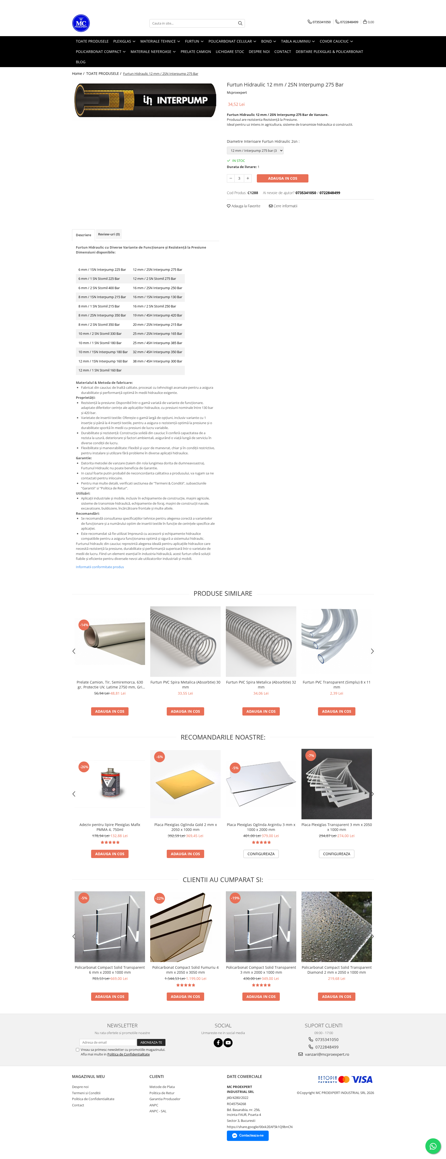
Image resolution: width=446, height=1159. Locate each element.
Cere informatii (285, 205)
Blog (80, 61)
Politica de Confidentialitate (128, 1054)
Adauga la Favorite (245, 205)
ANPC (153, 1105)
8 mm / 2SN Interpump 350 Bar (102, 315)
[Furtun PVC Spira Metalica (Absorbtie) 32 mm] (261, 641)
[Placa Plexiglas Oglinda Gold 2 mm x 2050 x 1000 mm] (185, 784)
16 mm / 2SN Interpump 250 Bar (157, 287)
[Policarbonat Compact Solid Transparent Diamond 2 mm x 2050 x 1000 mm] (336, 927)
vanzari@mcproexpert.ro (326, 1054)
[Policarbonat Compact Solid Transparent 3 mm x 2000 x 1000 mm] (261, 926)
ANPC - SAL (157, 1111)
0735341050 (326, 1039)
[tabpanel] (145, 100)
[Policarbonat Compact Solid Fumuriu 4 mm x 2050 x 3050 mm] (185, 927)
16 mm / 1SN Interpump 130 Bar (157, 297)
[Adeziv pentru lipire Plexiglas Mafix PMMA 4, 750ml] (110, 784)
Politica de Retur (161, 1093)
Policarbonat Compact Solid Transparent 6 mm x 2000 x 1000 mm (110, 970)
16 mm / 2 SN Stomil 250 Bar (154, 306)
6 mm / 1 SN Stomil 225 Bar (99, 278)
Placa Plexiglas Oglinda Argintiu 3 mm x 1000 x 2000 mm (261, 827)
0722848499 (326, 1047)
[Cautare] (240, 23)
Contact (78, 1105)
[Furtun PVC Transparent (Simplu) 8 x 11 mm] (336, 641)
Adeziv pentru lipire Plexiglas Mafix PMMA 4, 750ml (109, 827)
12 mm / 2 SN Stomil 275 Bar (154, 278)
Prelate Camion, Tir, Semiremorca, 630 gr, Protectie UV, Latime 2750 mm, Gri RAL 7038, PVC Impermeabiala (110, 684)
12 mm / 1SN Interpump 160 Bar (103, 361)
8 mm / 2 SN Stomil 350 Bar (99, 324)
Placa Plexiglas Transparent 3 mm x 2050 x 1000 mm (336, 827)
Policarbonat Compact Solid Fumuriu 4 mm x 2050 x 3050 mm (185, 970)
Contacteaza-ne (251, 1135)
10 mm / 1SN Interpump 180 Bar (103, 352)
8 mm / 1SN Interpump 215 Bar (102, 297)
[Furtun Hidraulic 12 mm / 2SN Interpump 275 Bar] (145, 100)
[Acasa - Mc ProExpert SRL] (98, 23)
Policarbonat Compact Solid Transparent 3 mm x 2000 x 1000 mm (261, 970)
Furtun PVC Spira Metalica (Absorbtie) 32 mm (261, 684)
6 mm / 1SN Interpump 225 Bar (102, 269)
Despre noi (80, 1086)
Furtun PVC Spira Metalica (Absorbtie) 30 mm (185, 684)
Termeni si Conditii (86, 1093)
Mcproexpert (237, 92)
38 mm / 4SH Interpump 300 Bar (157, 361)
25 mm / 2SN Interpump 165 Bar (157, 333)
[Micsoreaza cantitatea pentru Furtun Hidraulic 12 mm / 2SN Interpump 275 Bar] (231, 178)
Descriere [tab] (83, 235)
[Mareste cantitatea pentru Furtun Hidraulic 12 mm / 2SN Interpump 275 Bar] (248, 178)
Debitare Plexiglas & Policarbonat (329, 51)
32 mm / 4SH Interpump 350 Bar (157, 352)
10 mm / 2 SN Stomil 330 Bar (100, 333)
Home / (78, 73)
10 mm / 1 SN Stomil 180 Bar (100, 342)
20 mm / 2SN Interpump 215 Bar (157, 324)
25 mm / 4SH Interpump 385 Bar (157, 342)
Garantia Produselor (164, 1099)
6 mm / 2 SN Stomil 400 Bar (99, 287)
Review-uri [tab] (109, 234)
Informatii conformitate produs (100, 567)
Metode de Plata (162, 1086)
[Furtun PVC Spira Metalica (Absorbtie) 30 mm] (185, 641)
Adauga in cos (282, 178)
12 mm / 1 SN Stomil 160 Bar (100, 370)
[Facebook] (218, 1042)
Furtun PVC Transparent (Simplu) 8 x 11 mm (337, 684)
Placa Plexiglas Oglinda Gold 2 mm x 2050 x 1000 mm (185, 827)
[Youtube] (228, 1042)
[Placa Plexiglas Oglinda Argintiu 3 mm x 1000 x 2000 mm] (261, 784)
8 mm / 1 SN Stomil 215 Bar (99, 306)
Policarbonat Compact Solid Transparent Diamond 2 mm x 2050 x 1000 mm (337, 970)
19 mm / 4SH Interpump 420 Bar (157, 315)
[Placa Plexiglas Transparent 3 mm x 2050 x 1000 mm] (336, 784)
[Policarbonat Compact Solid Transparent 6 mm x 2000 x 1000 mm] (110, 926)
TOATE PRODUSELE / (104, 73)
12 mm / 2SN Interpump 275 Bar (157, 269)
